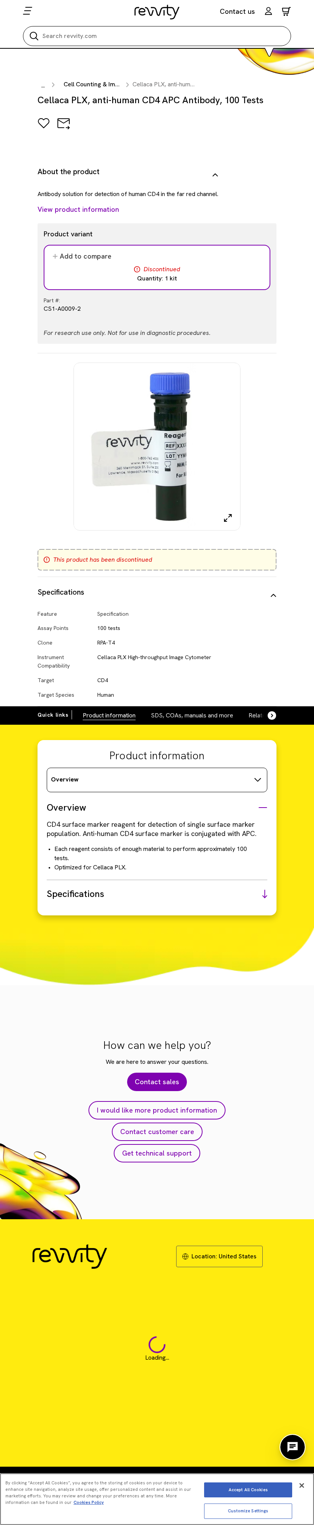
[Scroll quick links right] (267, 715)
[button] (268, 12)
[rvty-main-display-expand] (227, 518)
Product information (109, 715)
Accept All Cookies (248, 1489)
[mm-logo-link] (157, 12)
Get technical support (157, 1153)
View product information (78, 209)
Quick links (53, 714)
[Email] (63, 129)
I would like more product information (157, 1110)
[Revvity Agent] (292, 1447)
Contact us (237, 11)
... (43, 85)
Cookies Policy (89, 1502)
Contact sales (157, 1081)
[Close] (301, 1485)
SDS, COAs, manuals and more (192, 715)
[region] (157, 1499)
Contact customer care (157, 1131)
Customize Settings (248, 1510)
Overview (64, 779)
